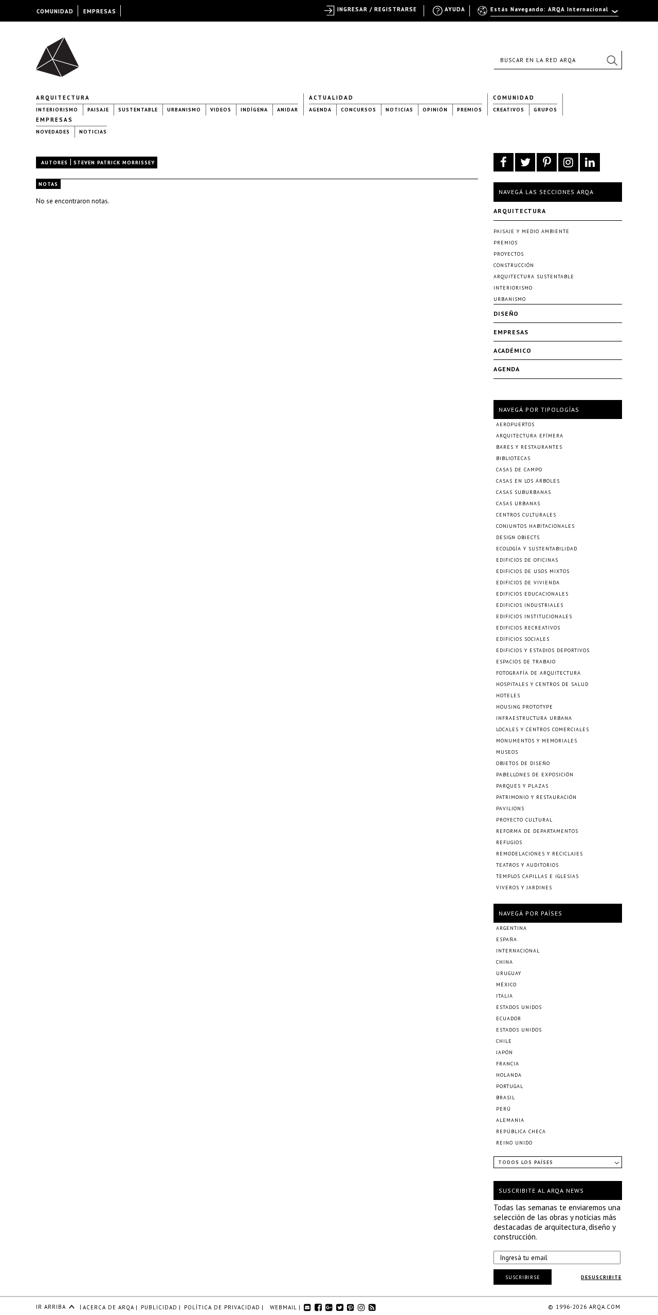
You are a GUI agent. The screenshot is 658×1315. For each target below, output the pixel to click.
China (504, 962)
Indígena (254, 109)
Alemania (510, 1120)
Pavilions (510, 808)
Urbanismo (184, 109)
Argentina (511, 928)
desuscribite (601, 1277)
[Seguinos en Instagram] (568, 162)
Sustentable (138, 109)
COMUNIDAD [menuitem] (55, 11)
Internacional (518, 950)
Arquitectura (63, 97)
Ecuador (508, 1018)
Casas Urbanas (518, 503)
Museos (507, 752)
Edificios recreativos (528, 627)
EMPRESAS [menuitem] (99, 11)
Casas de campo (519, 469)
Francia (507, 1063)
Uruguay (508, 973)
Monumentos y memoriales (536, 740)
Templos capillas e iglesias (537, 876)
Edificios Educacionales (532, 593)
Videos (220, 109)
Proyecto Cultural (524, 819)
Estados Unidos (519, 1007)
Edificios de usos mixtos (533, 571)
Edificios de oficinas (527, 560)
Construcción (514, 265)
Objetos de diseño (523, 763)
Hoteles (508, 695)
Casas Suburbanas (523, 492)
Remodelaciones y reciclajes (539, 853)
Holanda (509, 1075)
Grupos (545, 109)
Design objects (518, 537)
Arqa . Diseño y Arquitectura (60, 52)
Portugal (509, 1086)
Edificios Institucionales (534, 616)
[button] (611, 60)
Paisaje (98, 109)
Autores (54, 162)
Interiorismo (57, 109)
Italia (504, 996)
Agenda (320, 109)
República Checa (521, 1131)
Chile (504, 1041)
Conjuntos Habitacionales (535, 526)
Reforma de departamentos (537, 831)
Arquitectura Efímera (529, 435)
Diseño (506, 313)
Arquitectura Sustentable (534, 276)
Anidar (287, 109)
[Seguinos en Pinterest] (547, 162)
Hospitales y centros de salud (542, 684)
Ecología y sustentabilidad (536, 548)
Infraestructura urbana (534, 718)
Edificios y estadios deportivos (543, 650)
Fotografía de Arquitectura (538, 673)
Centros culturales (526, 514)
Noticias (399, 109)
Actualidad (331, 97)
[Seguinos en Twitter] (525, 162)
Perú (503, 1109)
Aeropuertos (515, 424)
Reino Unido (514, 1142)
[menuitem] (549, 14)
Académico (513, 350)
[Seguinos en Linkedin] (590, 162)
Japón (504, 1052)
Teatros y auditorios (527, 865)
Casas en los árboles (528, 481)
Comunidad (514, 97)
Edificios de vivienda (528, 582)
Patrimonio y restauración (536, 797)
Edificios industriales (529, 605)
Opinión (435, 109)
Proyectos (509, 254)
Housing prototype (524, 706)
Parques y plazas (522, 786)
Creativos (508, 109)
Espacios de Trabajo (526, 661)
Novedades (53, 131)
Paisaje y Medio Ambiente (532, 231)
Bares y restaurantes (529, 447)
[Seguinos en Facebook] (504, 162)
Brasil (505, 1097)
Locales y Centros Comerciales (542, 729)
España (506, 939)
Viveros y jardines (524, 887)
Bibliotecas (513, 458)
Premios (469, 109)
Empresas (54, 119)
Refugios (509, 842)
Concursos (358, 109)
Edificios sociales (523, 639)
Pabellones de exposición (535, 774)
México (506, 984)
